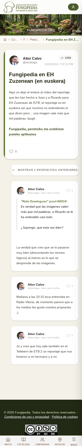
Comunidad (15, 39)
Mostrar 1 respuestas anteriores (48, 170)
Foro (24, 39)
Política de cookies (65, 416)
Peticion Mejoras (35, 39)
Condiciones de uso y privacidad (26, 416)
